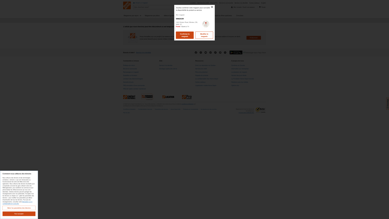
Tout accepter (19, 214)
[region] (19, 195)
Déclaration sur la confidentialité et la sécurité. (17, 203)
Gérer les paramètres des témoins (19, 208)
